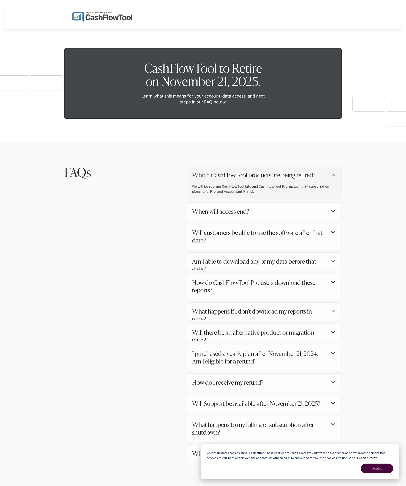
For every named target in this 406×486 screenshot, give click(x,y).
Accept (377, 468)
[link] (102, 16)
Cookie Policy (367, 458)
